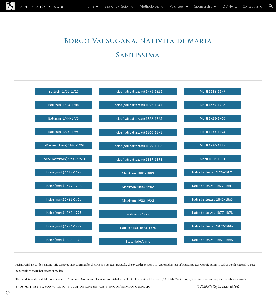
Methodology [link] (150, 6)
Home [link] (89, 6)
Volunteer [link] (177, 6)
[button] (271, 6)
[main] (138, 45)
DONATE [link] (230, 6)
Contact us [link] (251, 6)
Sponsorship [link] (203, 6)
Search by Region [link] (117, 6)
